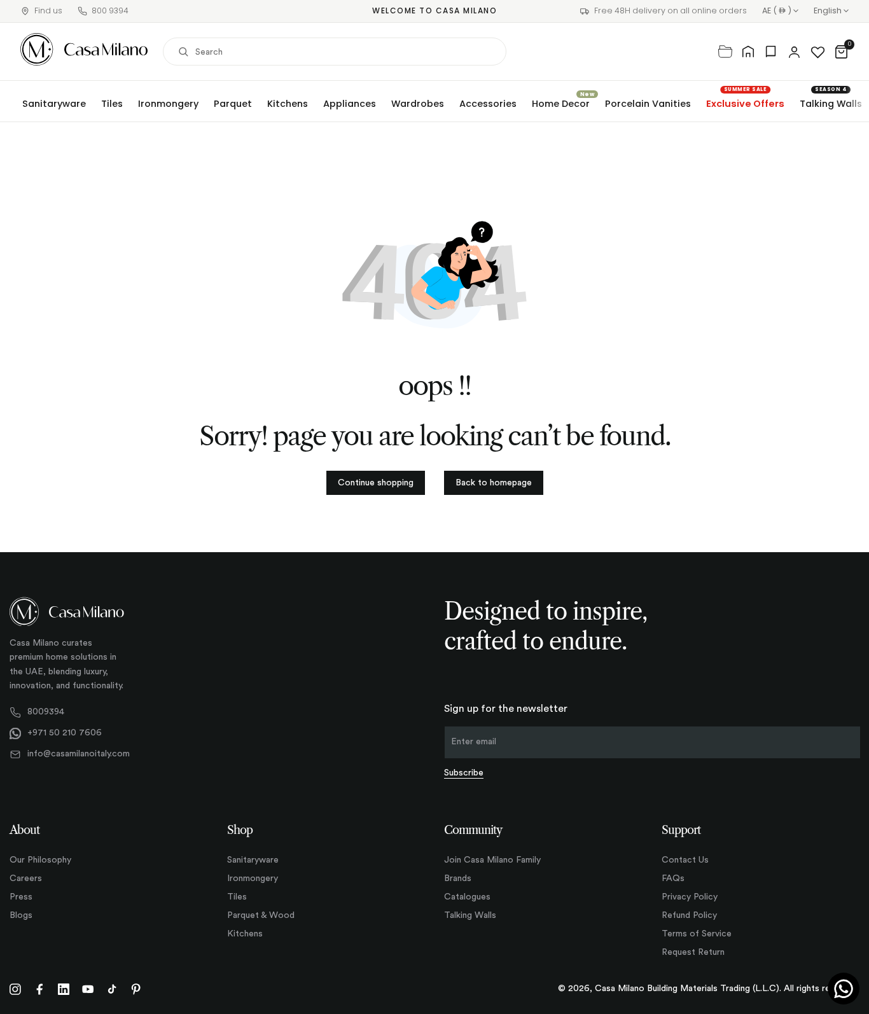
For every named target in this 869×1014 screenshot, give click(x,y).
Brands (457, 878)
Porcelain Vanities (648, 103)
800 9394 (110, 10)
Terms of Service (697, 933)
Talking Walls (831, 103)
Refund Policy (689, 915)
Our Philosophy (40, 860)
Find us (48, 10)
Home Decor (561, 103)
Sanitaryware (54, 103)
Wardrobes (417, 103)
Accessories (488, 103)
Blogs (21, 915)
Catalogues (467, 896)
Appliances (349, 103)
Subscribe (463, 772)
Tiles (112, 103)
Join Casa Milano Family (492, 860)
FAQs (673, 878)
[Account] (794, 51)
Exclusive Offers (745, 103)
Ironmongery (168, 103)
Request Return (693, 952)
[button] (841, 51)
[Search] (183, 51)
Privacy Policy (690, 896)
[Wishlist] (817, 51)
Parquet (233, 103)
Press (21, 896)
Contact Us (685, 860)
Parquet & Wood (261, 915)
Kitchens (287, 103)
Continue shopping (376, 482)
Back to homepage (493, 482)
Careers (26, 878)
